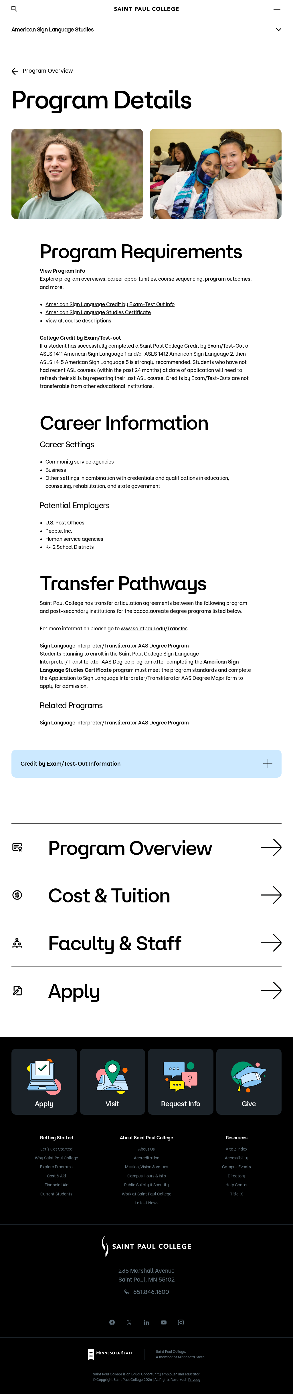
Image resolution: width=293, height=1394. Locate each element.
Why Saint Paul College (56, 1158)
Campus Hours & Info (146, 1176)
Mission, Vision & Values (146, 1167)
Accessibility (236, 1158)
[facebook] (112, 1322)
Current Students (56, 1194)
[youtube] (164, 1322)
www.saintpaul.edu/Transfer (154, 628)
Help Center (236, 1185)
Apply (74, 990)
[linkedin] (146, 1322)
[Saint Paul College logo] (146, 9)
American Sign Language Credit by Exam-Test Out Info (110, 304)
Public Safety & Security (146, 1185)
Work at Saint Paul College (146, 1194)
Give (249, 1104)
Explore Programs (56, 1167)
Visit (112, 1104)
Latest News (147, 1203)
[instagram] (181, 1322)
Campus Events (236, 1167)
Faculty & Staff (114, 942)
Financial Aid (56, 1185)
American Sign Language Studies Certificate (98, 312)
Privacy (194, 1379)
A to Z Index (237, 1149)
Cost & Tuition (109, 894)
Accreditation (146, 1158)
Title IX (236, 1194)
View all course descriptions (78, 320)
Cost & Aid (56, 1176)
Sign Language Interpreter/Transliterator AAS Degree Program (114, 645)
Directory (236, 1176)
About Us (146, 1149)
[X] (129, 1322)
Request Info (180, 1104)
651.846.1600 (151, 1291)
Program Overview (48, 70)
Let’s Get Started (56, 1149)
